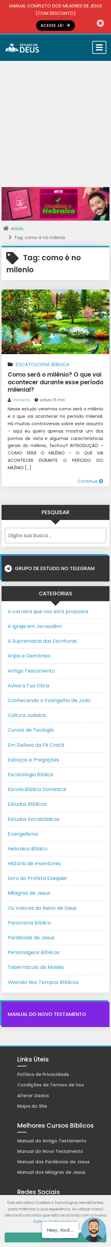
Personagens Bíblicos (34, 952)
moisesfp (22, 399)
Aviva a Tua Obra (28, 685)
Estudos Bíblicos (27, 804)
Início (17, 229)
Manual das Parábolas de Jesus (53, 1162)
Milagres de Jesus (29, 893)
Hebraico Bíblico (27, 848)
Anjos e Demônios (29, 655)
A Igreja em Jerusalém (35, 626)
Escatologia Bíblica (42, 364)
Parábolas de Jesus (31, 937)
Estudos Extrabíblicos (34, 819)
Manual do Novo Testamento (47, 1014)
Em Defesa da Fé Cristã (36, 745)
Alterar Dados (33, 1096)
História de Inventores (34, 863)
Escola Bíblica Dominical (37, 789)
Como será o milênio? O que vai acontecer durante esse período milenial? (55, 382)
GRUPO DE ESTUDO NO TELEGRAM (55, 568)
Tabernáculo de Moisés (36, 967)
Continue (88, 481)
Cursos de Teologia (31, 729)
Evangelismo (23, 833)
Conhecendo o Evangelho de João (49, 700)
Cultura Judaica (27, 715)
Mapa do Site (32, 1106)
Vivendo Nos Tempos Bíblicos (43, 982)
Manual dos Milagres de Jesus (51, 1172)
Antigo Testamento (31, 670)
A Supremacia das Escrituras (42, 641)
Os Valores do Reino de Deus (42, 908)
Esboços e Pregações (33, 759)
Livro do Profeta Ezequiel (37, 878)
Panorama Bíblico (29, 922)
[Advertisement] (55, 119)
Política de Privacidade (43, 1074)
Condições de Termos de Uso (50, 1085)
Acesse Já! (53, 25)
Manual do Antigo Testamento (51, 1141)
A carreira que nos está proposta (48, 611)
